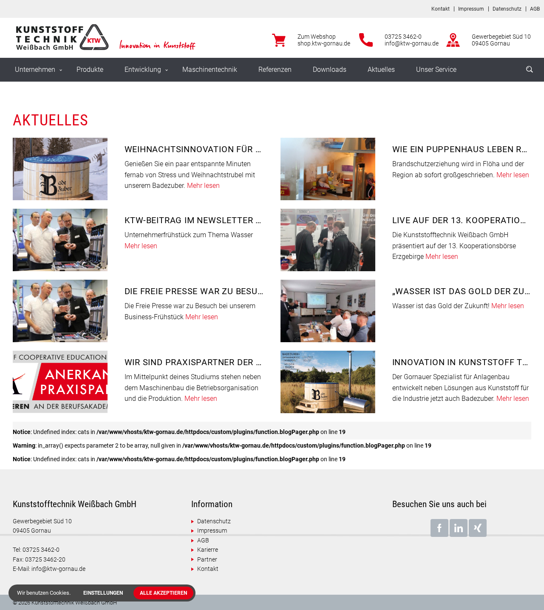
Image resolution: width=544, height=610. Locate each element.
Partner (207, 559)
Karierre (207, 549)
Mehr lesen (203, 186)
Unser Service (436, 69)
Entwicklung (143, 69)
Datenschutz (507, 9)
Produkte (89, 69)
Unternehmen (35, 69)
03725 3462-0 (403, 36)
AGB (535, 9)
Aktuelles (381, 69)
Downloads (329, 69)
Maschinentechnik (209, 69)
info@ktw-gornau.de (412, 43)
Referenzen (275, 69)
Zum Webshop (317, 36)
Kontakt (440, 9)
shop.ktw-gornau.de (324, 43)
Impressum (471, 9)
